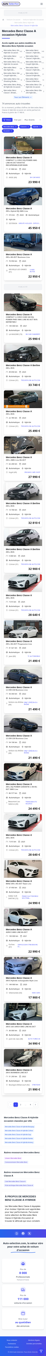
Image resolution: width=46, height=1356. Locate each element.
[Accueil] (3, 20)
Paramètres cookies (12, 1347)
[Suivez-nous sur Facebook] (23, 1233)
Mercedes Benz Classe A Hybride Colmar (19, 1131)
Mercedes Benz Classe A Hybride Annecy (19, 1142)
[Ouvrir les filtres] (41, 1351)
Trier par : (18, 120)
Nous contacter (12, 1340)
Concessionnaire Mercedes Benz (16, 1162)
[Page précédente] (11, 1104)
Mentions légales (34, 1340)
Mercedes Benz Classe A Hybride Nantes (19, 1138)
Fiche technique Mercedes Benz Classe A (19, 1185)
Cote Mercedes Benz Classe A (15, 1181)
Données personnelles (34, 1344)
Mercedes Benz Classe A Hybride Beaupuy (19, 1127)
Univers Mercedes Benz (13, 1158)
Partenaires (12, 1344)
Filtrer (8, 120)
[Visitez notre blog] (16, 1233)
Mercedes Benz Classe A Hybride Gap (18, 1134)
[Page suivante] (35, 1104)
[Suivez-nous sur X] (29, 1233)
